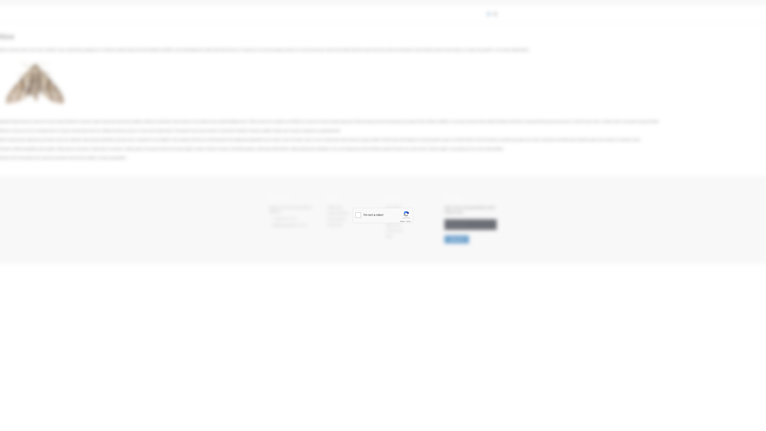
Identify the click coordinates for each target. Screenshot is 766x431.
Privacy (402, 221)
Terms (408, 221)
